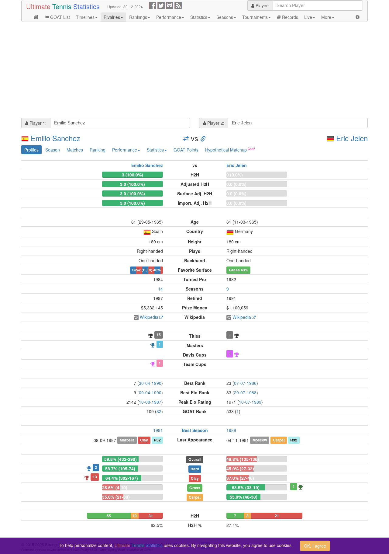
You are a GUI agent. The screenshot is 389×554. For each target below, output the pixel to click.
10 (135, 515)
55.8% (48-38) (243, 497)
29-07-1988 (245, 392)
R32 (157, 440)
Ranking (97, 150)
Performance (168, 17)
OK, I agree (315, 546)
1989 (231, 430)
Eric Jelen (352, 138)
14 (160, 289)
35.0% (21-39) (116, 497)
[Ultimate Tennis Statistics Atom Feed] (178, 5)
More (326, 17)
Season (52, 150)
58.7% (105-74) (120, 468)
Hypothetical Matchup (226, 150)
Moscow (260, 440)
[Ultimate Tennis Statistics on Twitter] (161, 5)
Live (308, 17)
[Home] (36, 17)
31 (151, 515)
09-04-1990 (150, 392)
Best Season (195, 430)
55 (109, 515)
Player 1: (37, 123)
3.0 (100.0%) (132, 184)
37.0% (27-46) (240, 478)
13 (95, 476)
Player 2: (215, 123)
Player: (261, 5)
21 (277, 515)
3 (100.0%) (132, 175)
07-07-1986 (245, 383)
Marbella (127, 440)
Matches (75, 150)
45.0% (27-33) (240, 468)
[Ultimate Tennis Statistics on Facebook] (152, 5)
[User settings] (358, 17)
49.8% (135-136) (242, 459)
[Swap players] (186, 138)
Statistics (198, 17)
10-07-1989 (250, 402)
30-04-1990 (150, 383)
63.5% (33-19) (246, 487)
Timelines (85, 17)
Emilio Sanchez (55, 138)
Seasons (224, 17)
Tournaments (255, 17)
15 (159, 334)
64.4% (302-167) (121, 478)
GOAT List (59, 17)
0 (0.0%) (234, 175)
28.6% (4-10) (114, 487)
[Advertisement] (194, 70)
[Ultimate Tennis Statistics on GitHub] (169, 5)
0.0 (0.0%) (236, 184)
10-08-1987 (150, 402)
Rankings (138, 17)
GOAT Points (186, 150)
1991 (158, 430)
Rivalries (112, 17)
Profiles (31, 150)
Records (289, 17)
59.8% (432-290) (120, 459)
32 (159, 411)
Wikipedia (149, 317)
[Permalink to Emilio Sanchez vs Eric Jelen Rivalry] (203, 138)
